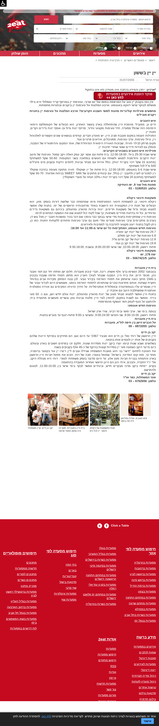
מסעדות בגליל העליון (24, 601)
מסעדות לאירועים (145, 664)
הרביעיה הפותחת (109, 60)
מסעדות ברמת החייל (143, 585)
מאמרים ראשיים (134, 60)
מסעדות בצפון (147, 591)
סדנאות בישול (67, 582)
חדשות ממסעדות (26, 568)
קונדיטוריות (69, 576)
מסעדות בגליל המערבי (102, 553)
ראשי (152, 60)
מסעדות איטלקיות (65, 593)
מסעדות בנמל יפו (145, 620)
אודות (112, 672)
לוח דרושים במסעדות (23, 628)
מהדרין (99, 47)
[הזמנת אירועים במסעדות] (125, 95)
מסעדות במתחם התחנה (141, 597)
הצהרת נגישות (107, 701)
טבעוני (129, 47)
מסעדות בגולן (107, 548)
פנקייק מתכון (29, 586)
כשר (114, 47)
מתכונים (59, 53)
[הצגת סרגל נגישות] (3, 3)
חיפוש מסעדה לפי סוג (61, 553)
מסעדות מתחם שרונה (142, 603)
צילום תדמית (148, 699)
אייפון (112, 677)
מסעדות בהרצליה (145, 562)
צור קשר (111, 689)
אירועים (139, 53)
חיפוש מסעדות (107, 654)
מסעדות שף (68, 599)
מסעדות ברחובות (145, 568)
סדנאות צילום (147, 693)
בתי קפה (71, 564)
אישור (147, 721)
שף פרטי (71, 587)
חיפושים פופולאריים (20, 553)
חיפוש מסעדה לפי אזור (141, 551)
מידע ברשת (146, 637)
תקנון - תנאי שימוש (104, 707)
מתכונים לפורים (27, 574)
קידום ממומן (148, 710)
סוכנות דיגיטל (147, 658)
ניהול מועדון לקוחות (144, 681)
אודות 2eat (107, 639)
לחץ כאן (46, 716)
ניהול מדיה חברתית (144, 675)
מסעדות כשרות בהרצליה (101, 604)
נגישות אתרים (147, 687)
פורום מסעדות (107, 695)
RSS (113, 666)
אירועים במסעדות (145, 646)
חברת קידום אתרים (144, 705)
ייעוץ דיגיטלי (148, 670)
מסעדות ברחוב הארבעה (22, 607)
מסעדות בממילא (145, 609)
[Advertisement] (93, 481)
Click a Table (120, 525)
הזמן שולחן (19, 53)
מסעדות (99, 53)
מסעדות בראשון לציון (143, 574)
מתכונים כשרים (27, 580)
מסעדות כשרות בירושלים (100, 559)
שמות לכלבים (147, 652)
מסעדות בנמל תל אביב (22, 612)
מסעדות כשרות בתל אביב (140, 615)
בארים (72, 570)
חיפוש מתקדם (107, 660)
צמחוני (145, 47)
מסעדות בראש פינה (143, 580)
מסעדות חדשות (106, 683)
